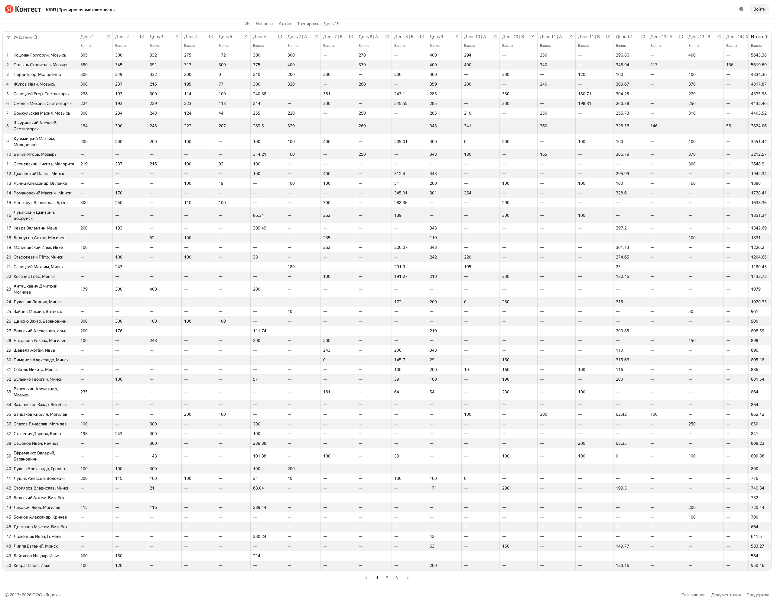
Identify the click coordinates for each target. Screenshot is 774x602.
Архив (285, 23)
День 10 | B (513, 36)
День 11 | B (589, 36)
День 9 (436, 36)
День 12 (624, 36)
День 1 (87, 36)
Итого (757, 36)
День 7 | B (333, 36)
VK (247, 23)
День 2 (122, 36)
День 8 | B (404, 36)
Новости (264, 23)
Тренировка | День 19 (318, 23)
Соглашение (693, 594)
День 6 (260, 36)
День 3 (156, 36)
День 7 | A (297, 36)
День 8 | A (368, 36)
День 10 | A (475, 36)
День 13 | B (699, 36)
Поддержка (757, 594)
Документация (726, 594)
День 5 (225, 36)
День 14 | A (737, 36)
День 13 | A (661, 36)
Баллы (756, 46)
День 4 (191, 36)
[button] (26, 37)
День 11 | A (551, 36)
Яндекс (52, 594)
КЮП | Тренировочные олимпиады (80, 9)
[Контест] (23, 9)
